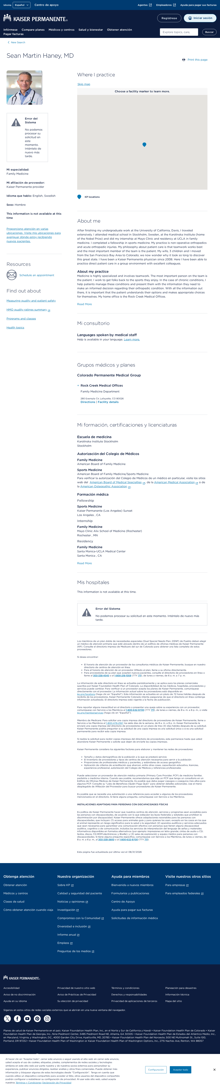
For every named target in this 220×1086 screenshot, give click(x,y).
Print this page (197, 59)
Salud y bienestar (91, 29)
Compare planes (33, 29)
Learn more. (132, 339)
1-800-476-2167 (114, 723)
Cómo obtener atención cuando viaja (28, 909)
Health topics (15, 327)
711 (139, 675)
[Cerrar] (214, 1069)
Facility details (108, 402)
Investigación (66, 909)
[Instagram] (46, 1018)
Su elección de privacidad (72, 1001)
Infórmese (10, 29)
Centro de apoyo (47, 5)
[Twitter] (6, 1018)
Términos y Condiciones (28, 1082)
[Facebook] (16, 1018)
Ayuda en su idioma (15, 1001)
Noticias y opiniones (71, 901)
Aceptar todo (180, 1069)
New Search (18, 42)
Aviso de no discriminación (19, 994)
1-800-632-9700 (135, 710)
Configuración (156, 1069)
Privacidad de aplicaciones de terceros (134, 1001)
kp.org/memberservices (90, 712)
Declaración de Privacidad (56, 1082)
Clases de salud (13, 901)
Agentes (143, 5)
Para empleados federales (182, 893)
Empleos (63, 943)
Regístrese (169, 18)
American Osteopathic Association (103, 486)
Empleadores (164, 5)
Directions (88, 402)
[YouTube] (26, 1018)
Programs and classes (21, 318)
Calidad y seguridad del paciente (79, 893)
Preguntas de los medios (74, 951)
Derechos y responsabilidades (129, 994)
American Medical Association (174, 482)
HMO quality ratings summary (27, 309)
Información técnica (177, 994)
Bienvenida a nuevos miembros (132, 885)
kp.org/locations (86, 694)
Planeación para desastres (180, 988)
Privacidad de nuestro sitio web (76, 988)
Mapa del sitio (173, 1001)
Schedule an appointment (36, 275)
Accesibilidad (11, 988)
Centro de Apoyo (123, 901)
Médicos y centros (61, 29)
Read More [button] (84, 304)
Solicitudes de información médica (134, 918)
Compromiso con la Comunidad (78, 918)
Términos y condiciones (125, 988)
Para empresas (175, 885)
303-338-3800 (106, 839)
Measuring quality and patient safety (31, 300)
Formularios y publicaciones (130, 893)
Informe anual (66, 934)
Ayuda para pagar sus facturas (198, 5)
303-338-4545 (101, 675)
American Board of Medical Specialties (116, 482)
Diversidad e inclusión (72, 926)
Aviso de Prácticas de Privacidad (76, 994)
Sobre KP (63, 885)
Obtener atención (119, 29)
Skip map (84, 84)
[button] (144, 144)
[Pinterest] (36, 1018)
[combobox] (179, 32)
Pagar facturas (13, 34)
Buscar (209, 32)
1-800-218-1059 (122, 675)
